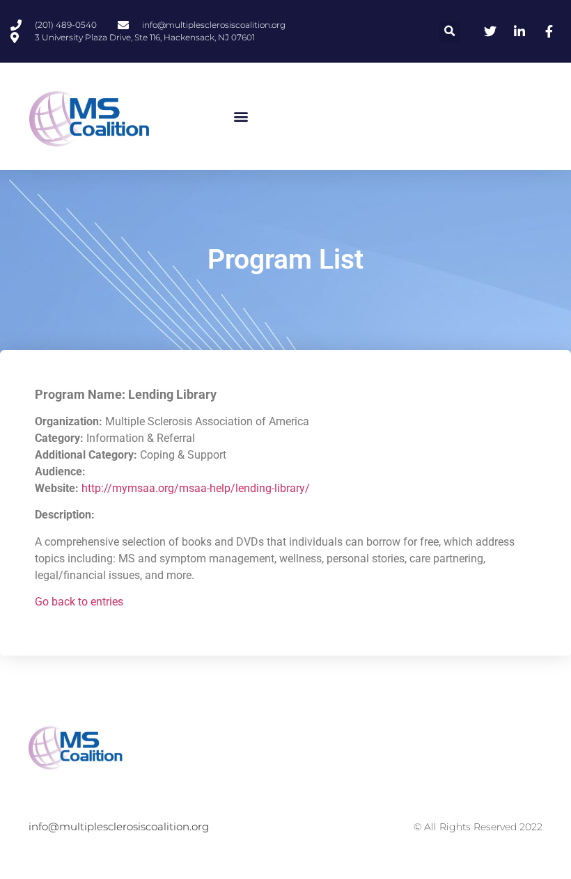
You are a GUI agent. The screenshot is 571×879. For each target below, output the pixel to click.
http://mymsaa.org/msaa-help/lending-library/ (195, 488)
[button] (449, 31)
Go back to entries (79, 601)
